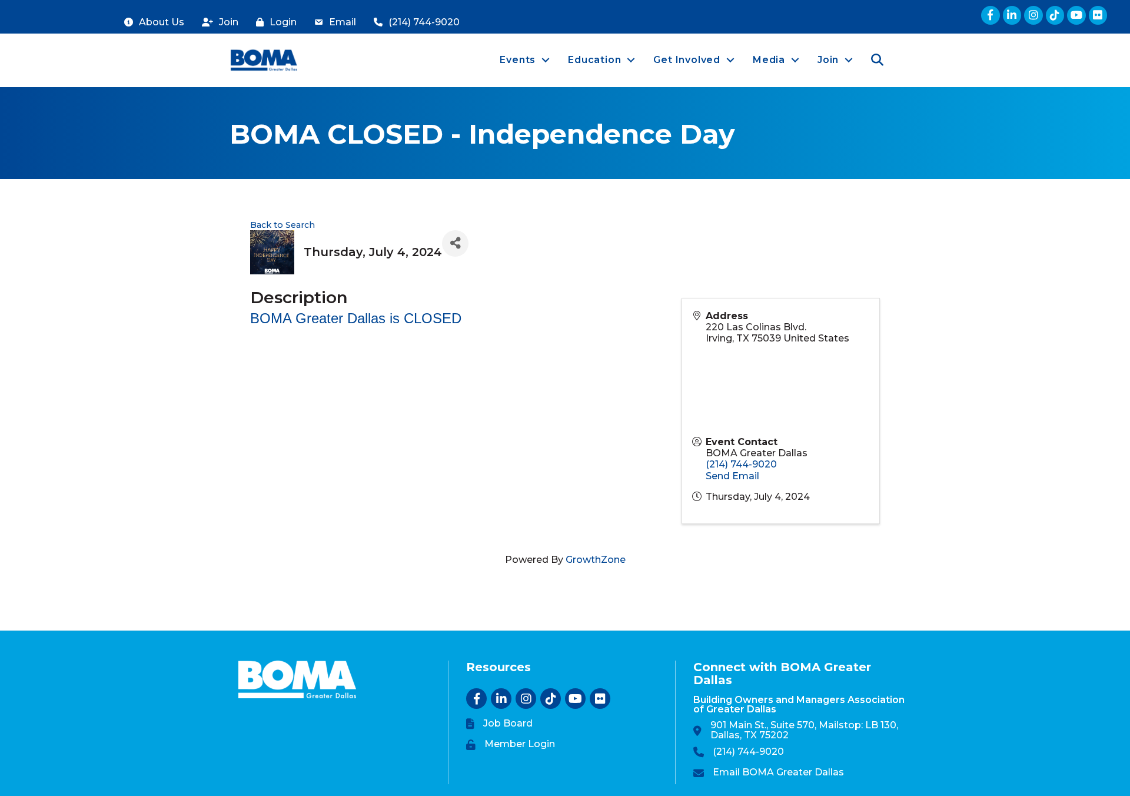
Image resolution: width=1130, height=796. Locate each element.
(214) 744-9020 (741, 464)
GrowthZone (596, 559)
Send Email (732, 476)
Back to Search (282, 225)
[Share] (455, 243)
